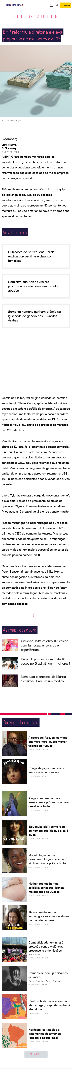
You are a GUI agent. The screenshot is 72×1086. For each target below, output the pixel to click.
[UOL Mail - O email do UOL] (52, 5)
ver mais (34, 1054)
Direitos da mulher (36, 16)
